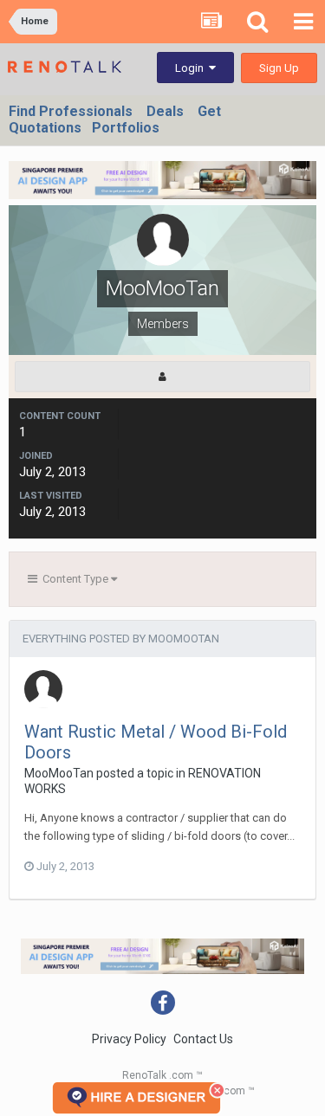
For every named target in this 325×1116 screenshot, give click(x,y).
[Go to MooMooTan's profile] (43, 689)
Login (192, 67)
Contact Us (203, 1039)
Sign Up (279, 67)
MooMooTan (59, 773)
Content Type (74, 578)
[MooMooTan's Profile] (162, 376)
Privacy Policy (129, 1039)
